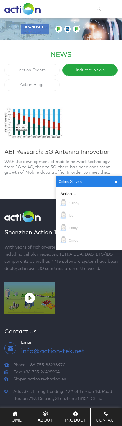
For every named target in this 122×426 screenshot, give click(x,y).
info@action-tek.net (53, 351)
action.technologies (47, 379)
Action (66, 193)
